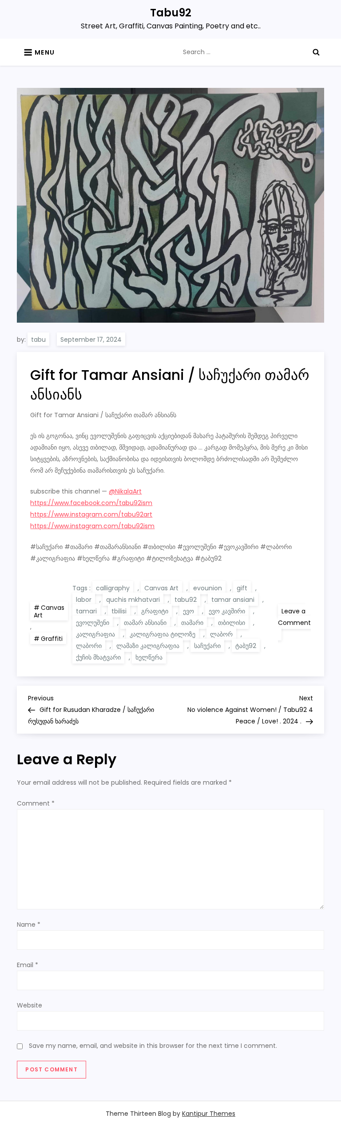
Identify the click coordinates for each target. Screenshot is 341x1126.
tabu (38, 339)
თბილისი (231, 622)
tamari (86, 611)
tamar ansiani (232, 599)
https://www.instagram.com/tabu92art (91, 514)
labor (83, 599)
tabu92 (185, 599)
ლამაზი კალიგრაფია (147, 645)
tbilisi (119, 611)
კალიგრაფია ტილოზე (162, 634)
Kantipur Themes (208, 1113)
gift (242, 588)
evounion (207, 588)
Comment (36, 803)
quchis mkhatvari (133, 599)
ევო (188, 611)
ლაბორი (89, 645)
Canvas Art (49, 611)
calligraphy (113, 588)
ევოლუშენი (92, 622)
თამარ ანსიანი (145, 622)
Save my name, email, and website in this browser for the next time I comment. (153, 1045)
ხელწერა (149, 657)
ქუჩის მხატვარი (98, 657)
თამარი (192, 622)
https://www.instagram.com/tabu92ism (92, 526)
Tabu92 (170, 12)
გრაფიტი (154, 611)
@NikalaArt (125, 491)
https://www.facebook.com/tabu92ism (91, 502)
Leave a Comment (294, 623)
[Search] (316, 52)
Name (28, 924)
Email (27, 964)
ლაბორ (221, 634)
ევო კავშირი (227, 611)
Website (29, 1005)
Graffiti (52, 638)
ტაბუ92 (245, 645)
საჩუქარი (207, 645)
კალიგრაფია (95, 634)
